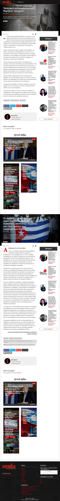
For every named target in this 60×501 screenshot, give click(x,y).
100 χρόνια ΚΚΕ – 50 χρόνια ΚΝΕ (28, 487)
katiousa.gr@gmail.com (7, 474)
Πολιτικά (23, 469)
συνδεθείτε (18, 128)
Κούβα (6, 338)
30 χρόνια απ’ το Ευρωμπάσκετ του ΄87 (29, 490)
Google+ (19, 105)
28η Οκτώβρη (24, 492)
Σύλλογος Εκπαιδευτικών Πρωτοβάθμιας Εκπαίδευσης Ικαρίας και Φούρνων (18, 341)
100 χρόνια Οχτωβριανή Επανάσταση (29, 488)
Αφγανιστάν (7, 100)
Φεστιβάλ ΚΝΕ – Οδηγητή (26, 494)
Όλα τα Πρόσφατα (48, 119)
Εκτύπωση (25, 105)
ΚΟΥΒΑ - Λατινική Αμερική (15, 338)
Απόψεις (23, 474)
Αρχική (22, 468)
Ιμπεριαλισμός (15, 100)
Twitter (13, 105)
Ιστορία (23, 476)
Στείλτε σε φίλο (8, 108)
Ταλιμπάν (23, 100)
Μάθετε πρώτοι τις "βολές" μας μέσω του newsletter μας (48, 468)
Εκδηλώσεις (23, 480)
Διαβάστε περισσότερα (15, 119)
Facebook (7, 105)
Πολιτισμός (23, 470)
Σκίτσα (22, 479)
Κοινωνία (23, 472)
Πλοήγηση (20, 2)
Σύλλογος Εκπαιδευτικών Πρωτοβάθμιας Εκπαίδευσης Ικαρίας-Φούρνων (20, 344)
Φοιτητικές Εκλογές (25, 491)
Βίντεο (22, 477)
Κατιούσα (7, 34)
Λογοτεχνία (23, 473)
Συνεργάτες (23, 481)
